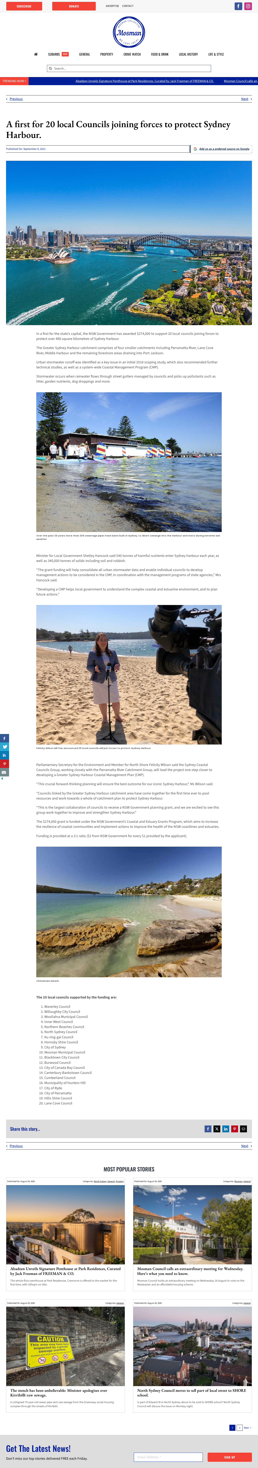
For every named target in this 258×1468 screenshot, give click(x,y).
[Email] (243, 1128)
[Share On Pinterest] (4, 763)
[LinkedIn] (225, 1128)
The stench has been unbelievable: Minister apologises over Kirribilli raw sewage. (58, 1393)
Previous (16, 99)
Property (120, 1181)
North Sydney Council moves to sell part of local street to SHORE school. (191, 1393)
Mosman (238, 1181)
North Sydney (100, 1181)
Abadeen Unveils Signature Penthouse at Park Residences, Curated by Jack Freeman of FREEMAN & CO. (65, 1271)
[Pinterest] (234, 1128)
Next (244, 99)
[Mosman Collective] (129, 18)
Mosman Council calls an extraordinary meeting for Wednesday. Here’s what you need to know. (190, 1271)
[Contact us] (4, 772)
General (111, 1181)
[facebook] (238, 6)
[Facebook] (208, 1128)
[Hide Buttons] (2, 779)
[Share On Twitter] (4, 746)
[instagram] (248, 6)
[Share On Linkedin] (4, 755)
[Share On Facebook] (4, 738)
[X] (216, 1128)
